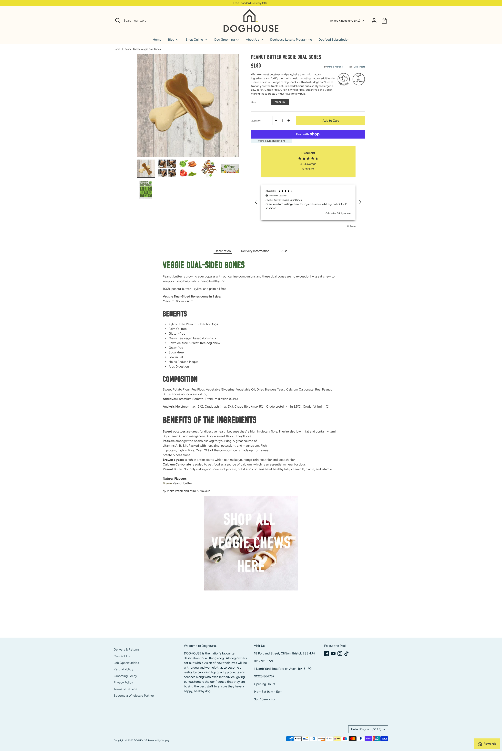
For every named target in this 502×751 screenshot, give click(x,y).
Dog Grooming (225, 39)
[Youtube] (333, 653)
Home (157, 39)
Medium (280, 102)
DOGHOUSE (140, 740)
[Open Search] (118, 20)
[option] (188, 107)
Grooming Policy (125, 676)
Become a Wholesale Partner (134, 695)
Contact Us (122, 656)
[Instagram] (339, 653)
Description (223, 251)
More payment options (272, 140)
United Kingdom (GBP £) (345, 20)
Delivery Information (255, 251)
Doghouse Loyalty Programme (291, 39)
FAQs (283, 251)
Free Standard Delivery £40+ (251, 3)
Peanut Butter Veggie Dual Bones (143, 49)
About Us (253, 39)
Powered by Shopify (158, 740)
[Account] (374, 21)
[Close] (216, 20)
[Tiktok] (346, 653)
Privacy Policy (123, 682)
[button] (256, 202)
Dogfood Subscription (334, 39)
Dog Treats (359, 66)
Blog (171, 39)
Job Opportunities (126, 663)
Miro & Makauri (335, 66)
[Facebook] (326, 653)
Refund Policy (123, 669)
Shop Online (195, 39)
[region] (308, 202)
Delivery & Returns (126, 649)
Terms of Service (125, 689)
